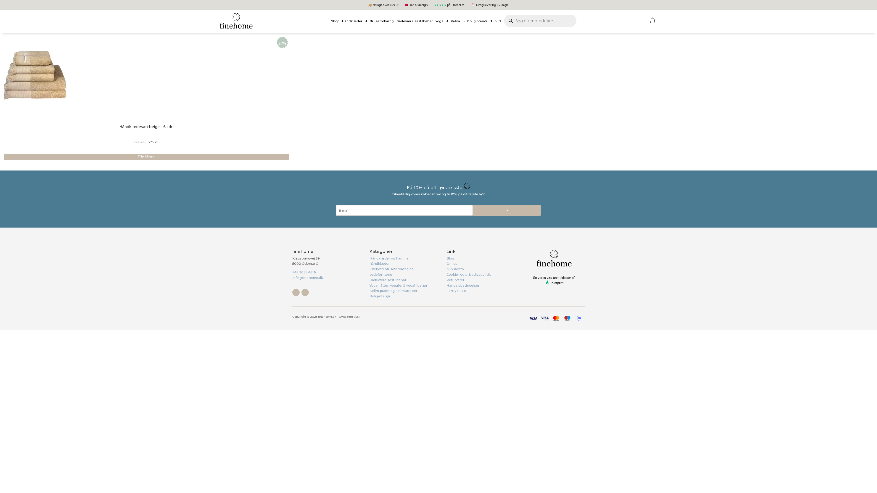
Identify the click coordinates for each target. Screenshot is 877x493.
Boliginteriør (477, 21)
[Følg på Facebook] (296, 292)
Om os (451, 264)
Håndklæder (352, 21)
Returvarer (455, 280)
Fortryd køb (456, 291)
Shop (335, 21)
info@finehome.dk (307, 278)
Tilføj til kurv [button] (146, 156)
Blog (450, 258)
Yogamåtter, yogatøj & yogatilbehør (398, 285)
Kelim (455, 21)
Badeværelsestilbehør (414, 21)
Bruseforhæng (382, 21)
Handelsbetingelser (462, 285)
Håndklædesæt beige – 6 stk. (146, 127)
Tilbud (495, 21)
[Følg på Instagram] (305, 292)
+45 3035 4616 (304, 272)
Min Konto (455, 269)
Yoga (440, 21)
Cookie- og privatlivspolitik (468, 275)
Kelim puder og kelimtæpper (393, 291)
